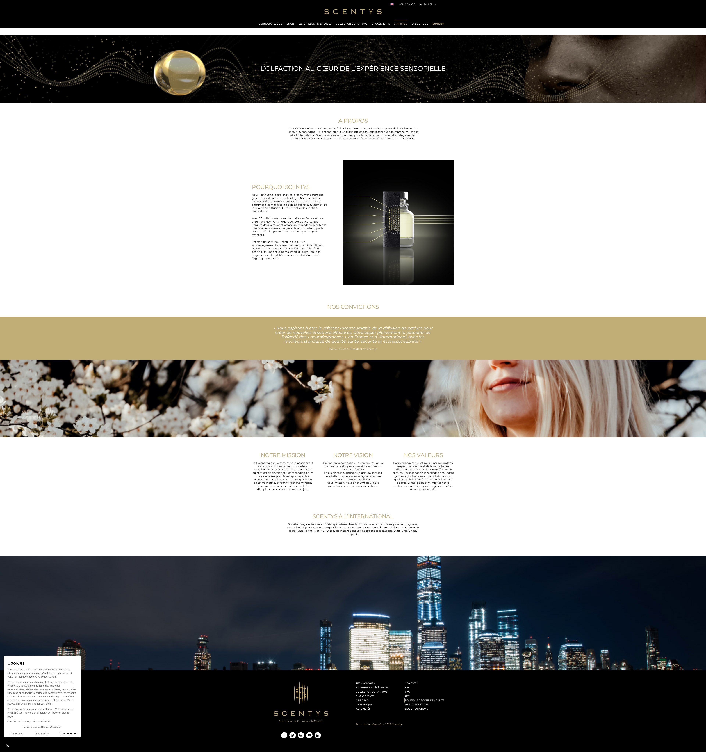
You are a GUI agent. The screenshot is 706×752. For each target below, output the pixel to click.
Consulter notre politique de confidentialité (29, 721)
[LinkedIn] (318, 735)
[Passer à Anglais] (392, 4)
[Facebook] (284, 735)
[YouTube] (309, 735)
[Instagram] (301, 735)
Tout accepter (68, 733)
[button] (7, 745)
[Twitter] (292, 735)
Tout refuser (17, 733)
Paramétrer (42, 733)
